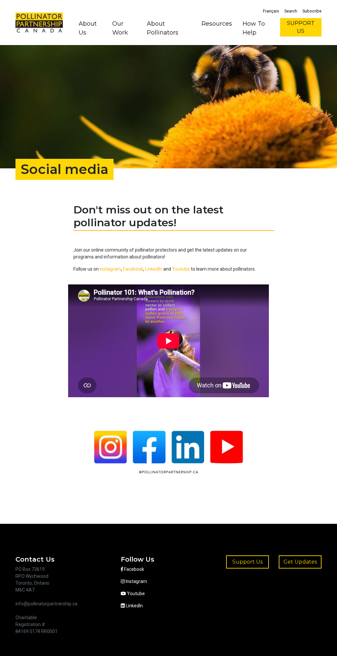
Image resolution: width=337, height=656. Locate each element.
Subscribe (312, 11)
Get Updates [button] (300, 562)
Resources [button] (216, 23)
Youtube (181, 269)
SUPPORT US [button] (301, 27)
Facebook (133, 269)
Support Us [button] (247, 562)
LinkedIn (153, 269)
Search (290, 11)
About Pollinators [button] (162, 28)
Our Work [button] (120, 28)
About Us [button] (88, 28)
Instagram (110, 269)
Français (271, 11)
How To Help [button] (254, 28)
